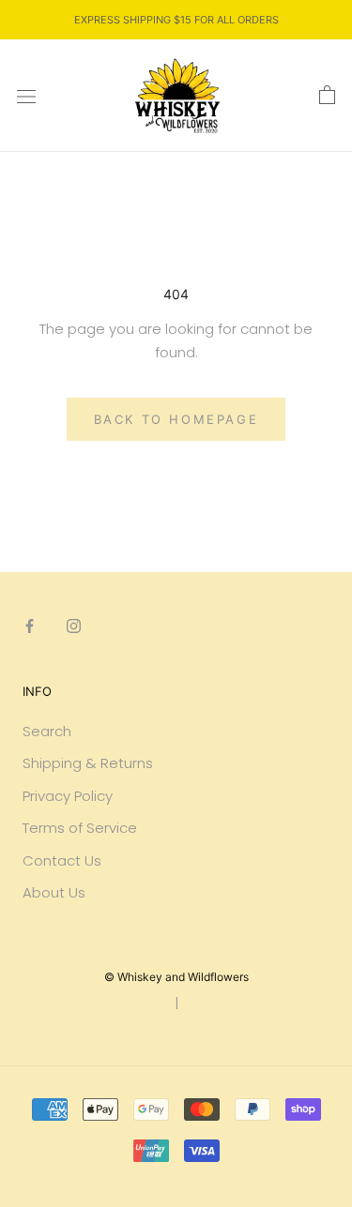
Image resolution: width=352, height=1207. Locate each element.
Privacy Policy (68, 796)
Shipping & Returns (88, 763)
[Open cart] (327, 95)
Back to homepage (176, 419)
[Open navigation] (26, 95)
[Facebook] (30, 626)
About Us (54, 892)
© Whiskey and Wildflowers (176, 977)
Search (47, 731)
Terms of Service (80, 827)
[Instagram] (74, 626)
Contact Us (62, 860)
